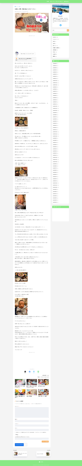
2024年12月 (55, 106)
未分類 (55, 54)
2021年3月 (55, 202)
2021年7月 (55, 193)
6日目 (42, 377)
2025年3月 (55, 99)
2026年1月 (55, 78)
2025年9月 (55, 87)
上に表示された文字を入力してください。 (22, 436)
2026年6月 (55, 67)
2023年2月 (55, 153)
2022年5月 (55, 172)
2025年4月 (55, 97)
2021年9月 (55, 189)
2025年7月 (55, 91)
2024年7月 (55, 116)
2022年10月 (55, 161)
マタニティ (55, 39)
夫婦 (54, 43)
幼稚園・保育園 (56, 47)
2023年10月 (55, 136)
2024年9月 (55, 112)
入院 (45, 377)
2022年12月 (55, 157)
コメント (17, 406)
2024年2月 (55, 127)
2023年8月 (55, 140)
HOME (48, 1)
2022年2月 (55, 178)
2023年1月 (55, 155)
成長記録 (55, 49)
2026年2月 (55, 76)
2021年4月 (55, 200)
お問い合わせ (66, 1)
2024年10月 (55, 110)
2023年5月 (55, 146)
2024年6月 (55, 119)
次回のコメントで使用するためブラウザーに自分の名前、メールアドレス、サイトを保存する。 (31, 432)
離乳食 (55, 56)
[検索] (68, 30)
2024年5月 (55, 121)
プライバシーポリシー (59, 1)
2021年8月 (55, 191)
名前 (16, 419)
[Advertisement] (32, 43)
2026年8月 (55, 63)
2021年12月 (55, 183)
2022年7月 (55, 168)
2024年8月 (55, 114)
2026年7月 (55, 65)
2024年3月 (55, 125)
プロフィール (52, 1)
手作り (55, 52)
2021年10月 (55, 187)
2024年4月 (55, 123)
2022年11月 (55, 159)
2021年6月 (55, 195)
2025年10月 (55, 84)
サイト (16, 428)
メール (16, 423)
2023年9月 (55, 138)
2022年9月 (55, 163)
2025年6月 (55, 93)
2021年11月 (55, 185)
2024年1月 (55, 129)
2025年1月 (55, 104)
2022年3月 (55, 176)
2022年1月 (55, 180)
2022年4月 (55, 174)
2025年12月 (55, 80)
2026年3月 (55, 74)
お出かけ (55, 37)
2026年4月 (55, 72)
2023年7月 (55, 142)
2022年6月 (55, 170)
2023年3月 (55, 151)
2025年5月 (55, 95)
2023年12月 (55, 131)
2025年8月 (55, 89)
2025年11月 (55, 82)
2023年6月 (55, 144)
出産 (48, 375)
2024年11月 (55, 108)
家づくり (55, 45)
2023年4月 (55, 148)
